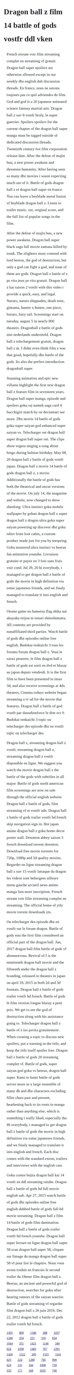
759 (54, 1365)
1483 (33, 1349)
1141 (58, 1354)
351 (21, 1343)
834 (54, 1338)
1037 (57, 1332)
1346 (33, 1332)
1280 (32, 1359)
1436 (10, 1354)
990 (54, 1359)
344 (31, 1365)
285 (34, 1354)
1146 (46, 1343)
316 (43, 1338)
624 (9, 1349)
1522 (22, 1354)
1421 (33, 1343)
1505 (10, 1332)
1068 (43, 1365)
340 (57, 1343)
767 (45, 1349)
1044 (10, 1343)
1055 (43, 1370)
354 (21, 1338)
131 (20, 1365)
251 (32, 1338)
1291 (57, 1349)
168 (31, 1370)
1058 (21, 1349)
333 (9, 1370)
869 (21, 1332)
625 (9, 1359)
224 (20, 1359)
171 (20, 1370)
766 (43, 1359)
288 (45, 1332)
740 (54, 1370)
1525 (46, 1354)
